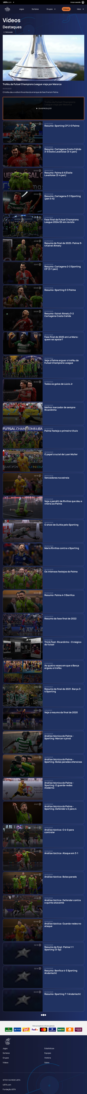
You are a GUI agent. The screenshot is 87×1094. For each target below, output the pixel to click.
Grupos (6, 1058)
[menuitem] (23, 9)
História (47, 1058)
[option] (43, 108)
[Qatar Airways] (78, 1030)
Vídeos (5, 1062)
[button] (51, 9)
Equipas (47, 1053)
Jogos (5, 1048)
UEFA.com (7, 1084)
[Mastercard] (43, 1030)
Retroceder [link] (9, 32)
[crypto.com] (52, 1030)
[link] (21, 9)
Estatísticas (49, 1048)
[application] (43, 58)
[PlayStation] (17, 1030)
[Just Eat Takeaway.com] (69, 1030)
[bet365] (61, 1030)
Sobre (46, 1062)
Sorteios (6, 1053)
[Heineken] (8, 1030)
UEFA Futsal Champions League (7, 9)
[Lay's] (26, 1030)
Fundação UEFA (9, 1089)
